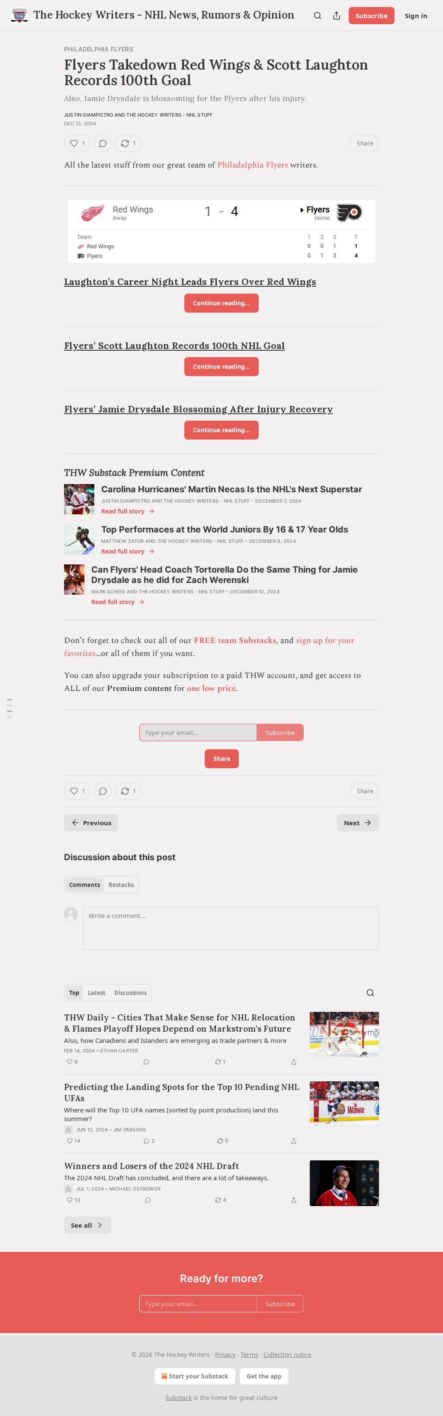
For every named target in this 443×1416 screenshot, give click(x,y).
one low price (211, 688)
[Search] (317, 15)
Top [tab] (74, 993)
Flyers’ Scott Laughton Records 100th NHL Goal (174, 346)
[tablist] (101, 884)
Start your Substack (198, 1376)
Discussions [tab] (130, 993)
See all (81, 1225)
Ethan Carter (119, 1051)
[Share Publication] (336, 15)
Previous (97, 822)
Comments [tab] (84, 885)
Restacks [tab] (121, 885)
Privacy (225, 1354)
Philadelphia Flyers (98, 49)
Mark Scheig (108, 592)
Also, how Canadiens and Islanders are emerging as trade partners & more (175, 1040)
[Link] (52, 282)
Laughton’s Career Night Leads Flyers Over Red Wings (190, 282)
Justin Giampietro (88, 115)
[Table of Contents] (9, 708)
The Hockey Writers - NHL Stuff (169, 115)
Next (352, 822)
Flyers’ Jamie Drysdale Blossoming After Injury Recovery (198, 409)
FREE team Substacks (235, 640)
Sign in (416, 15)
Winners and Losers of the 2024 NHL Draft (151, 1166)
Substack (179, 1398)
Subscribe (372, 15)
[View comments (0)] (103, 143)
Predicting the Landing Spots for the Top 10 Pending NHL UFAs (181, 1092)
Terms (249, 1354)
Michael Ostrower (135, 1189)
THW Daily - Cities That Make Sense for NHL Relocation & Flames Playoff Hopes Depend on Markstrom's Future (179, 1023)
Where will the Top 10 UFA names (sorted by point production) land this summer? (171, 1114)
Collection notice (287, 1354)
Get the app (264, 1376)
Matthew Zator (122, 541)
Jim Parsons (129, 1130)
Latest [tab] (97, 993)
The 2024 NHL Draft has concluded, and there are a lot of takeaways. (166, 1177)
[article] (221, 1039)
